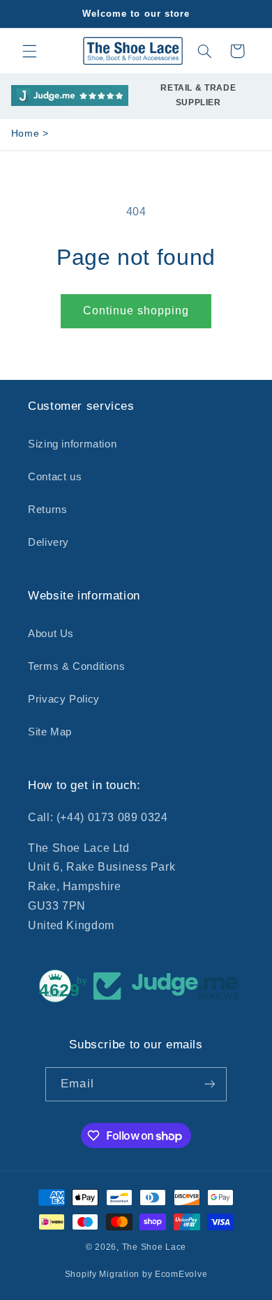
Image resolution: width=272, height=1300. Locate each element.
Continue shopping (136, 310)
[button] (29, 51)
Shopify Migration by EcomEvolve (136, 1274)
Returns (47, 509)
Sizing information (72, 444)
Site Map (50, 731)
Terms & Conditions (76, 666)
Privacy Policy (64, 699)
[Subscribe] (209, 1084)
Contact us (55, 476)
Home (25, 133)
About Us (51, 633)
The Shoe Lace (154, 1247)
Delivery (48, 542)
